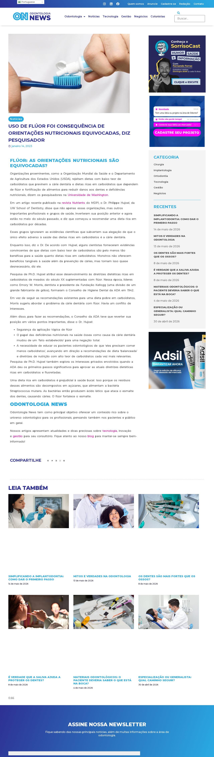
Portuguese (28, 2)
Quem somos (136, 3)
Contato (199, 3)
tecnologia (109, 430)
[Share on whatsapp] (60, 461)
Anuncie (152, 3)
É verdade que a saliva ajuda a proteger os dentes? (34, 679)
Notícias (94, 16)
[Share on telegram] (64, 461)
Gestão (126, 16)
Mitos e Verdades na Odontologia (102, 576)
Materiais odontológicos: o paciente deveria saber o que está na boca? (176, 290)
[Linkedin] (111, 4)
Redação (184, 3)
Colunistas (158, 16)
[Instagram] (104, 4)
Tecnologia (110, 16)
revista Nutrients (73, 202)
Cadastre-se (168, 3)
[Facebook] (118, 4)
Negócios (141, 16)
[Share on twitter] (52, 461)
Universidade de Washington (88, 195)
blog (91, 436)
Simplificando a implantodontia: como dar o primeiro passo (176, 219)
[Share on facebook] (48, 461)
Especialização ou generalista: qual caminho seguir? (175, 311)
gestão (18, 436)
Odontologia (73, 16)
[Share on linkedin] (56, 461)
